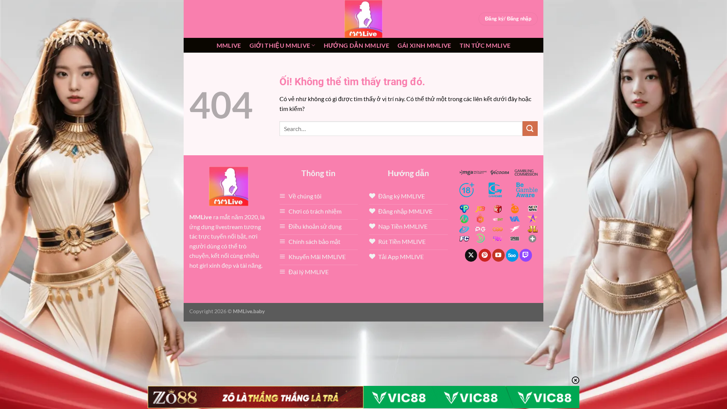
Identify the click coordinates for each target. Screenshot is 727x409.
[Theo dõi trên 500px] (512, 255)
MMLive (229, 45)
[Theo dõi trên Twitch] (526, 255)
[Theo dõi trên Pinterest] (485, 255)
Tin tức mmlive (485, 45)
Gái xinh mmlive (424, 45)
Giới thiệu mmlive (280, 45)
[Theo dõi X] (471, 255)
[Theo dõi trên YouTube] (498, 255)
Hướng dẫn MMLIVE (356, 45)
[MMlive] (363, 19)
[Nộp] (530, 128)
